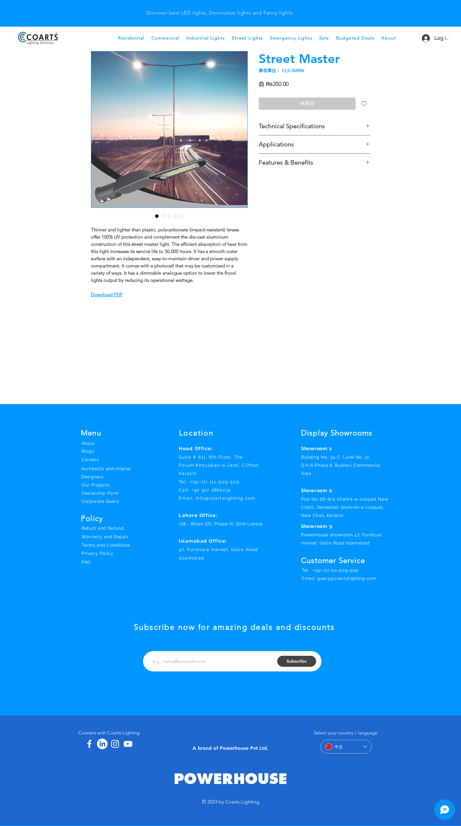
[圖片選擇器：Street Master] (157, 216)
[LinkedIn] (102, 744)
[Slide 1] (219, 7)
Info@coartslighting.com (225, 498)
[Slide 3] (211, 7)
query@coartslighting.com (346, 578)
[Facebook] (89, 744)
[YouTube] (128, 744)
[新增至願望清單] (364, 103)
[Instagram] (115, 744)
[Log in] (423, 38)
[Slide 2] (227, 7)
